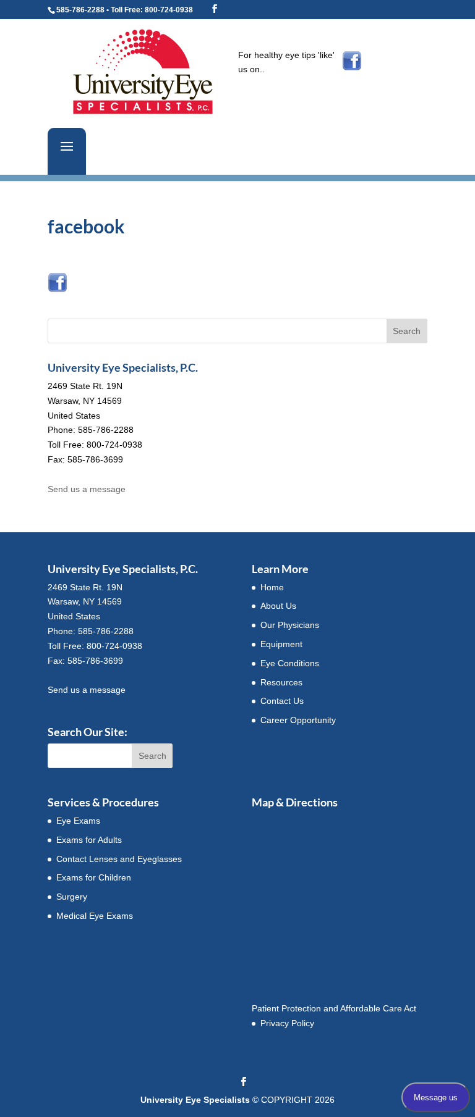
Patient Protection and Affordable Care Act (334, 1008)
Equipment (281, 644)
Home (272, 587)
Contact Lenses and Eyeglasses (119, 859)
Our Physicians (289, 625)
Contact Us (282, 701)
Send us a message (87, 489)
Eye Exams (78, 821)
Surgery (71, 897)
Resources (281, 682)
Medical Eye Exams (94, 916)
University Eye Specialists (195, 1100)
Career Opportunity (298, 720)
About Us (278, 606)
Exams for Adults (89, 840)
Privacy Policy (287, 1023)
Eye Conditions (289, 663)
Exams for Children (93, 877)
